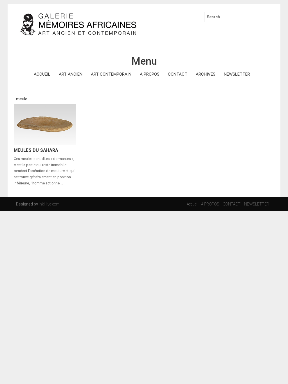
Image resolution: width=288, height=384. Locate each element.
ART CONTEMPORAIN (111, 74)
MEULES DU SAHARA (36, 150)
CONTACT (177, 74)
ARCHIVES (205, 74)
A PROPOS (149, 74)
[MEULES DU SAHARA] (45, 124)
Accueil (192, 204)
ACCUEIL (42, 74)
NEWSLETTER (237, 74)
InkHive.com (49, 204)
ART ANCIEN (70, 74)
